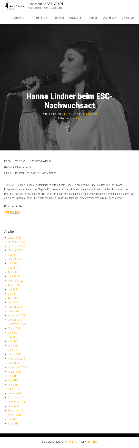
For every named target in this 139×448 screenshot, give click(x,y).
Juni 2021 (13, 289)
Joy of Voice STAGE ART (45, 4)
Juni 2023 (13, 254)
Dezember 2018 (16, 397)
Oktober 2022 (15, 259)
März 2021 (13, 302)
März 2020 (13, 350)
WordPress (71, 441)
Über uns (19, 17)
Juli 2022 (12, 263)
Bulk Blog (92, 441)
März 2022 (13, 276)
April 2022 (13, 272)
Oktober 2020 (15, 319)
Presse (93, 17)
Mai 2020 (12, 341)
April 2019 (13, 384)
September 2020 (17, 324)
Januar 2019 (14, 393)
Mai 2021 (12, 293)
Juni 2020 (13, 337)
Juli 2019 (12, 376)
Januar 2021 (14, 311)
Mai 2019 (12, 380)
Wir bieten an (39, 17)
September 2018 (17, 410)
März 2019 (13, 389)
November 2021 (16, 280)
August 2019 (15, 371)
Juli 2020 (12, 332)
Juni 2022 (13, 267)
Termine (59, 17)
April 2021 (13, 298)
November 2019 (16, 358)
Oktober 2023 (15, 250)
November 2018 (16, 402)
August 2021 (15, 285)
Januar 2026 (14, 237)
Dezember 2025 (16, 241)
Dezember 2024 (16, 246)
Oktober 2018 (15, 406)
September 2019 (17, 367)
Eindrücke (75, 17)
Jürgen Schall (89, 113)
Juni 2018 (13, 419)
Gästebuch (109, 17)
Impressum (128, 17)
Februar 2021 (15, 306)
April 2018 (13, 423)
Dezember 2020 (16, 315)
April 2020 (13, 345)
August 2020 (15, 328)
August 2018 (15, 415)
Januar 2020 (14, 354)
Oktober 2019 (15, 363)
